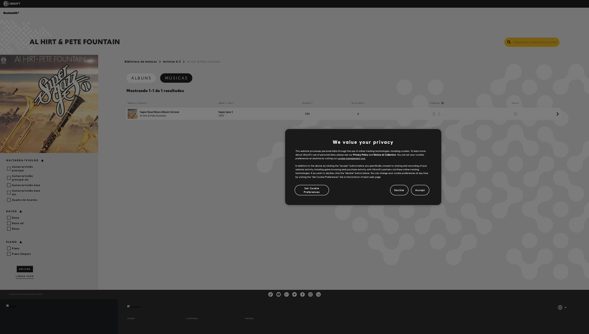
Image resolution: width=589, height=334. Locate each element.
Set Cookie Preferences (312, 190)
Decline (399, 190)
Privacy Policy (360, 154)
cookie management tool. (352, 158)
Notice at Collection (385, 154)
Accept (420, 190)
